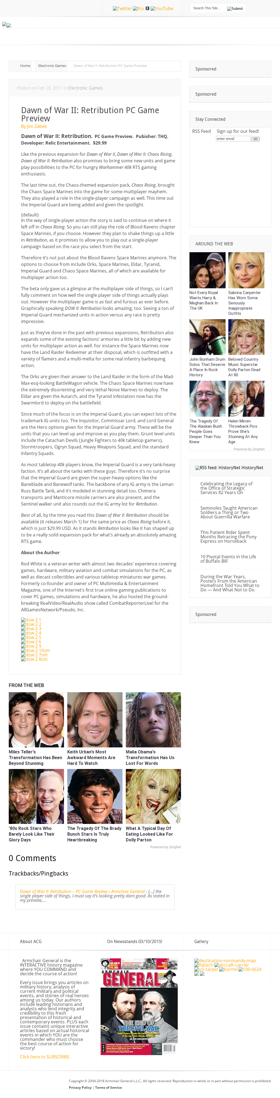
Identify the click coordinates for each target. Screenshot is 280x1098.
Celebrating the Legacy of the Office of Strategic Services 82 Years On (226, 488)
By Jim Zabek (34, 126)
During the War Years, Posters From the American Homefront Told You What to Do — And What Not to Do (229, 583)
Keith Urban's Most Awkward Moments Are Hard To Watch (91, 757)
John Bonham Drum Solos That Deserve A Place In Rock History (207, 367)
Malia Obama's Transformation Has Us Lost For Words (150, 757)
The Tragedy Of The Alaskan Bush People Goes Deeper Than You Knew (205, 431)
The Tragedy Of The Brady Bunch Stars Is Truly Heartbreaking (94, 834)
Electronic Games (52, 65)
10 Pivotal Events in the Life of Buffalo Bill (228, 559)
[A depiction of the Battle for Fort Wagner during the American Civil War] (202, 974)
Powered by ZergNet (165, 847)
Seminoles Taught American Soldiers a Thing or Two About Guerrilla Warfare (229, 512)
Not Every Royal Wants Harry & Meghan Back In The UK (203, 300)
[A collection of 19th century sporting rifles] (196, 974)
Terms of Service (108, 1087)
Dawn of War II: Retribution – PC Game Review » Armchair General (82, 891)
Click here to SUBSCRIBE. (45, 1057)
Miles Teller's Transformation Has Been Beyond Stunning (35, 757)
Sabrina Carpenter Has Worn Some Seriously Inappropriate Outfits (244, 303)
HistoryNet (252, 467)
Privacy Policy (80, 1087)
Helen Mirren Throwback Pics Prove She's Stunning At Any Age (243, 431)
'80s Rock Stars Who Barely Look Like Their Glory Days (32, 834)
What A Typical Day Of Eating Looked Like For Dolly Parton (149, 834)
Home (25, 65)
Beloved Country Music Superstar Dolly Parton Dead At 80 (244, 367)
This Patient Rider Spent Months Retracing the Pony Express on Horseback (228, 536)
